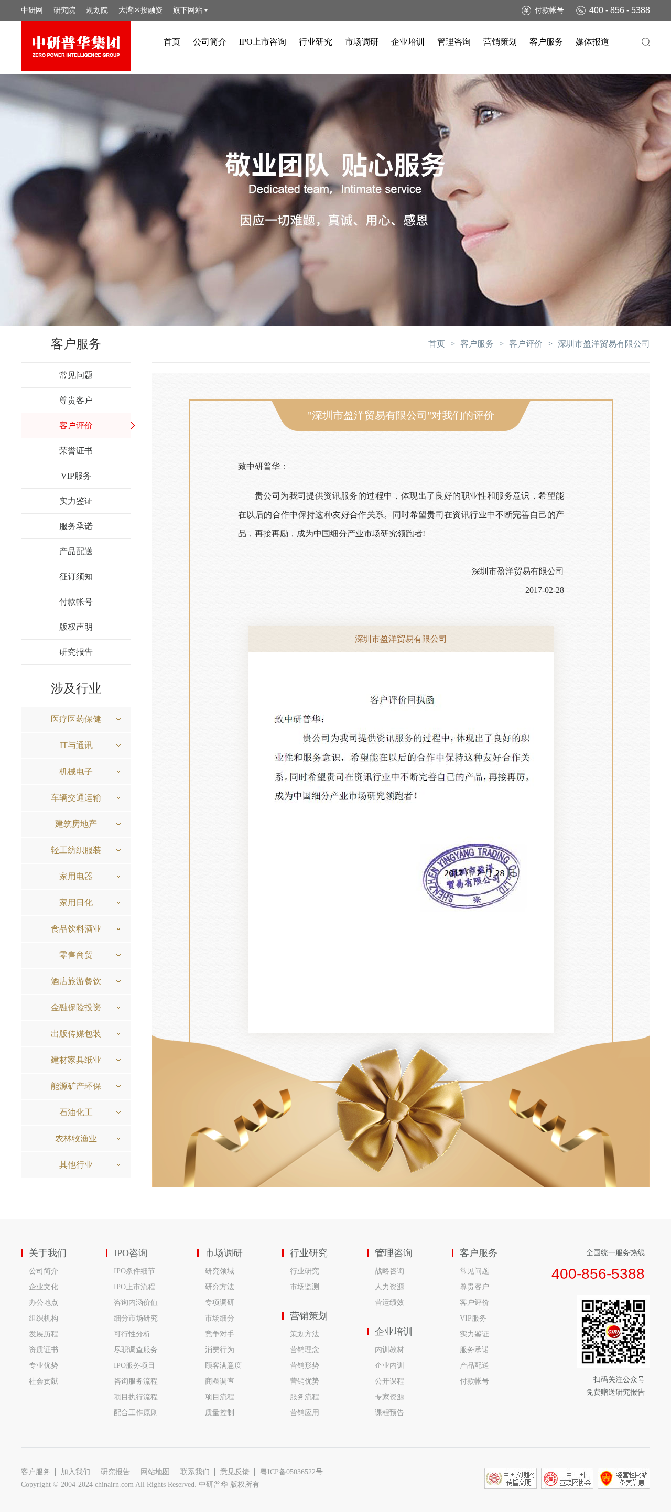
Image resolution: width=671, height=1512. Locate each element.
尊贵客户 (76, 400)
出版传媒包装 (76, 1033)
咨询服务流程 (136, 1381)
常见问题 (76, 375)
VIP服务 (76, 475)
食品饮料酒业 (76, 928)
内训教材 (389, 1350)
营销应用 (304, 1413)
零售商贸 (76, 955)
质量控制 (219, 1413)
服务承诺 (76, 526)
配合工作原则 (136, 1413)
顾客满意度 (223, 1365)
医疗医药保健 (76, 719)
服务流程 (304, 1397)
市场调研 (361, 41)
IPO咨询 (131, 1253)
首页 (172, 41)
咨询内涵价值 (136, 1302)
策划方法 (304, 1334)
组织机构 (43, 1318)
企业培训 (408, 41)
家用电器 (76, 876)
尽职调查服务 (136, 1350)
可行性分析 (132, 1334)
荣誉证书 (76, 450)
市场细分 (219, 1318)
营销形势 (304, 1365)
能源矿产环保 (76, 1086)
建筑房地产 (76, 823)
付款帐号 (549, 10)
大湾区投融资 (140, 10)
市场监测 (304, 1287)
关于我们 (48, 1253)
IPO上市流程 (134, 1287)
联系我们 (195, 1472)
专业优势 (43, 1365)
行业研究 (315, 41)
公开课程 (389, 1381)
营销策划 (500, 41)
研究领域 (219, 1271)
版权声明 (76, 626)
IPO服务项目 (134, 1365)
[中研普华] (76, 46)
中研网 (32, 10)
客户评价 (76, 425)
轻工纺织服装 (76, 850)
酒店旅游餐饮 (76, 981)
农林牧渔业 (76, 1138)
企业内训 (389, 1365)
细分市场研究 (136, 1318)
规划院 (97, 10)
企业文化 (43, 1287)
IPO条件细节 (134, 1271)
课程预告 (389, 1413)
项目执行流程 (136, 1397)
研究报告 (76, 651)
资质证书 (43, 1350)
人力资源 (389, 1287)
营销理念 (304, 1350)
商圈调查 (219, 1381)
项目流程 (219, 1397)
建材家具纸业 (76, 1059)
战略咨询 (389, 1271)
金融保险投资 (76, 1007)
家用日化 (76, 902)
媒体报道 (592, 41)
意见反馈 (235, 1472)
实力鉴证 (76, 500)
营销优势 (304, 1381)
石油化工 (76, 1112)
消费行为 (219, 1350)
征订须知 (76, 576)
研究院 (64, 10)
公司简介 (209, 41)
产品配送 (76, 551)
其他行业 (76, 1164)
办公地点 (43, 1302)
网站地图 (155, 1472)
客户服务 (546, 41)
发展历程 (43, 1334)
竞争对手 (219, 1334)
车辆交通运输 (76, 797)
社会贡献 (43, 1381)
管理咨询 (454, 41)
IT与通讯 (76, 745)
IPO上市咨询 (262, 41)
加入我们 (75, 1472)
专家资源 (389, 1397)
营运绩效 (389, 1302)
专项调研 (219, 1302)
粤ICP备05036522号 (291, 1472)
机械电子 (76, 771)
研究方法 (219, 1287)
